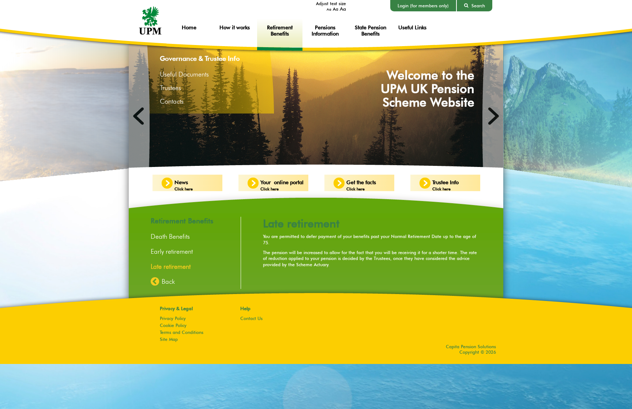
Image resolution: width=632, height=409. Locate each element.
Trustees (170, 88)
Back (168, 281)
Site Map (169, 339)
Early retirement (172, 251)
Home (189, 27)
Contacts (172, 101)
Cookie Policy (173, 325)
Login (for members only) (423, 5)
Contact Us (251, 318)
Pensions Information (325, 30)
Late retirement (171, 266)
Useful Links (412, 27)
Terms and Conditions (181, 332)
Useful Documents (184, 74)
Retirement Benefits (280, 30)
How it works (234, 27)
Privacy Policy (173, 318)
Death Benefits (170, 236)
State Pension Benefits (370, 30)
